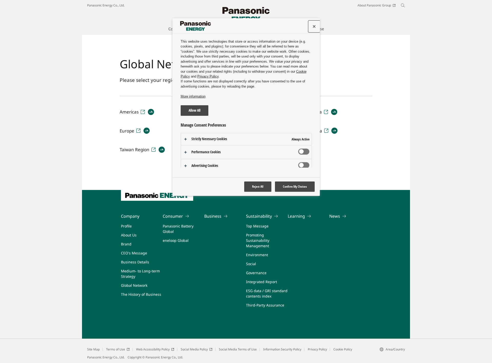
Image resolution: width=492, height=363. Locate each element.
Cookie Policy (342, 349)
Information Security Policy (282, 349)
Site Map (93, 349)
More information (193, 96)
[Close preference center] (314, 26)
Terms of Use (115, 349)
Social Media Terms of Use (238, 349)
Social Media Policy (194, 349)
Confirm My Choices (295, 186)
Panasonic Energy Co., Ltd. (106, 5)
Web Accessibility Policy (153, 349)
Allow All (194, 110)
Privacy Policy (317, 349)
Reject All (257, 186)
